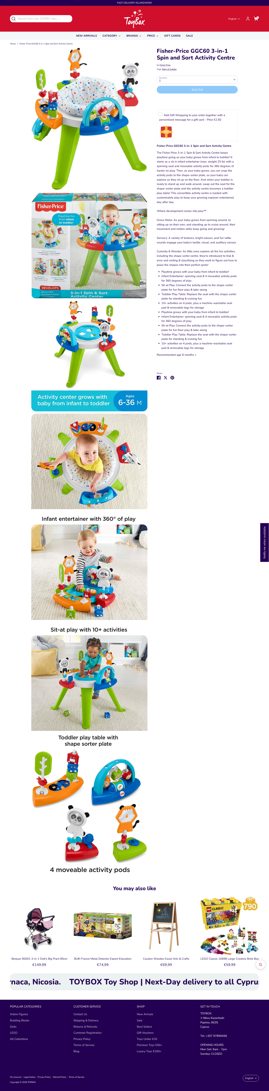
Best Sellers (144, 1027)
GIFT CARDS (172, 36)
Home (13, 43)
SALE (189, 36)
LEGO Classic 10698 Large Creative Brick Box (230, 959)
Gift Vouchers (145, 1033)
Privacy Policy (81, 1039)
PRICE (151, 36)
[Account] (248, 19)
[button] (260, 964)
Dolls (13, 1027)
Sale (139, 1020)
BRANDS (132, 36)
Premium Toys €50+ (149, 1045)
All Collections (19, 1039)
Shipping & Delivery (86, 1020)
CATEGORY (110, 36)
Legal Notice (29, 1077)
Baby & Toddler (169, 69)
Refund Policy (59, 1077)
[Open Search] (13, 18)
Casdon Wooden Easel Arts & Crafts (166, 959)
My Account (15, 1077)
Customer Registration (87, 1033)
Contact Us (80, 1014)
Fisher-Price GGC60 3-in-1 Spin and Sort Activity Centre (46, 43)
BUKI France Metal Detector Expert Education (102, 959)
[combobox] (41, 18)
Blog (76, 1051)
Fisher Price (165, 65)
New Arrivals (145, 1014)
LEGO (13, 1033)
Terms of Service (83, 1045)
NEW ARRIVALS (86, 36)
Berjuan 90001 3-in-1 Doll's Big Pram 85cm (39, 959)
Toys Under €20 (147, 1039)
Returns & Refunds (85, 1027)
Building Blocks (19, 1020)
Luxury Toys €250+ (149, 1051)
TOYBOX (32, 1082)
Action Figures (19, 1014)
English (232, 19)
